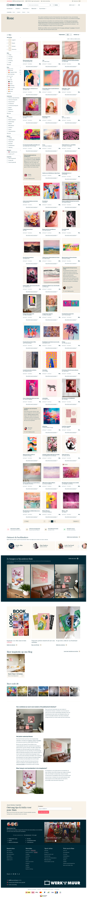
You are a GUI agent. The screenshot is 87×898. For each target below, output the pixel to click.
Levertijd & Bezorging (31, 840)
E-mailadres (40, 806)
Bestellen (29, 838)
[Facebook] (15, 874)
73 (54, 521)
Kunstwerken (9, 8)
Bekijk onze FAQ (32, 178)
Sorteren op (76, 34)
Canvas (62, 28)
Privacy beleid (56, 889)
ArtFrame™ (67, 28)
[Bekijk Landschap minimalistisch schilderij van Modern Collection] (44, 578)
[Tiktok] (19, 874)
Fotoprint (30, 740)
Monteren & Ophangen (13, 842)
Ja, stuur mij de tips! (43, 812)
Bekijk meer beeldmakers (72, 537)
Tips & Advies (42, 8)
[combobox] (38, 5)
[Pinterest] (13, 874)
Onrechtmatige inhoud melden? (47, 889)
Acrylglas (72, 28)
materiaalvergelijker (20, 764)
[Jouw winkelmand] (79, 5)
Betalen (10, 840)
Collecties (17, 8)
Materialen (34, 8)
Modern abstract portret (33, 414)
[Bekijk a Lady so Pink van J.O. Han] (70, 578)
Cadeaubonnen (30, 842)
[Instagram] (11, 874)
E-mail (35, 835)
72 (52, 521)
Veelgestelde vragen (13, 838)
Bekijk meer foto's (72, 558)
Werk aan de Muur (68, 848)
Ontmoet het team (50, 841)
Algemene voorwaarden (32, 889)
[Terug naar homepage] (14, 5)
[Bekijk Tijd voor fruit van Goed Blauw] (21, 575)
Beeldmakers (26, 8)
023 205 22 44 (28, 835)
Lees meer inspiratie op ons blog (71, 651)
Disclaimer (39, 889)
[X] (17, 874)
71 (49, 521)
